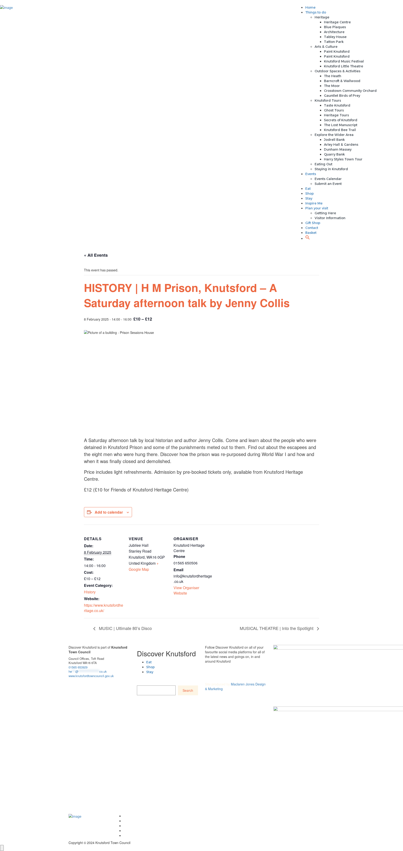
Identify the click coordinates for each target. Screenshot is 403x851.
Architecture (334, 32)
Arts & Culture (326, 47)
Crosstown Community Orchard (350, 91)
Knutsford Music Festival (344, 61)
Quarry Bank (334, 154)
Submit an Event (328, 184)
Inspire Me (314, 203)
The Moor (332, 86)
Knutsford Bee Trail (340, 130)
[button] (307, 238)
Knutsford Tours (328, 100)
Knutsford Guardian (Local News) (150, 826)
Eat (308, 189)
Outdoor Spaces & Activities (337, 71)
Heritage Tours (336, 115)
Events (310, 174)
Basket (310, 233)
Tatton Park (334, 42)
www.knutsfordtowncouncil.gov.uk (91, 676)
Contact (311, 228)
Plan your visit (316, 208)
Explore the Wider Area (334, 135)
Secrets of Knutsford (340, 120)
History (90, 592)
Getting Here (325, 213)
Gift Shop (312, 223)
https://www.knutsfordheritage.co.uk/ (103, 607)
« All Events (96, 255)
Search (188, 690)
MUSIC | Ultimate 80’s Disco (125, 628)
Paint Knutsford (337, 51)
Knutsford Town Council (143, 816)
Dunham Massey (337, 149)
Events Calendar (328, 179)
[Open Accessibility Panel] (2, 848)
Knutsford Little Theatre (343, 66)
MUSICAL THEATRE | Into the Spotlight (277, 628)
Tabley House (335, 37)
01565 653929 (78, 667)
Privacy (129, 831)
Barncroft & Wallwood (342, 81)
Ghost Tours (334, 110)
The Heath (332, 76)
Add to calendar (109, 512)
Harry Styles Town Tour (343, 159)
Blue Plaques (335, 27)
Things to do (315, 12)
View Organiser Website (186, 590)
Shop (309, 193)
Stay (308, 198)
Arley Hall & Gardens (341, 144)
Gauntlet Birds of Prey (342, 95)
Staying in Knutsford (331, 169)
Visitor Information (330, 218)
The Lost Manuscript (340, 125)
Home (310, 7)
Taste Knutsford (337, 105)
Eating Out (323, 164)
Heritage (322, 17)
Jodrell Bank (334, 140)
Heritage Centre (337, 22)
